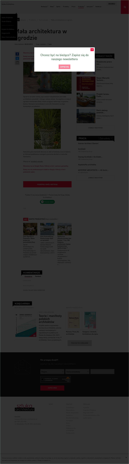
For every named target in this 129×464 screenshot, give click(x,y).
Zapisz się (64, 66)
